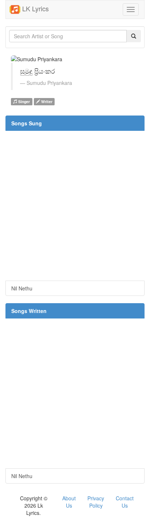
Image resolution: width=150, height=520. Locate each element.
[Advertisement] (75, 205)
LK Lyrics (34, 8)
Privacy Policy (95, 501)
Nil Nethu (21, 288)
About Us (69, 501)
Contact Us (125, 501)
